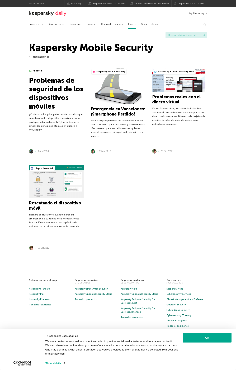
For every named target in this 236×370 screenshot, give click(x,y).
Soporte (91, 24)
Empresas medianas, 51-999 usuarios (151, 3)
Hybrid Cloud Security (178, 310)
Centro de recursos (112, 24)
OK (207, 337)
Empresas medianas (132, 280)
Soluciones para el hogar (44, 280)
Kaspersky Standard (39, 288)
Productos (34, 24)
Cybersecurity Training (179, 315)
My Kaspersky (196, 13)
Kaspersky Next (129, 288)
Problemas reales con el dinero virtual (176, 99)
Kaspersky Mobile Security (110, 71)
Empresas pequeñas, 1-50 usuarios (109, 3)
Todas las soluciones (40, 304)
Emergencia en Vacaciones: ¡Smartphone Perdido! (118, 111)
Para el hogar (77, 3)
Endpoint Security (176, 304)
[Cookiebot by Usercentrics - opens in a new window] (22, 363)
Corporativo (174, 280)
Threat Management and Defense (185, 299)
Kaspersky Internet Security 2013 (175, 71)
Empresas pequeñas (86, 280)
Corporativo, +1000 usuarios (191, 3)
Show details (53, 363)
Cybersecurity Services (179, 294)
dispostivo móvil (44, 168)
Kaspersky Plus (37, 294)
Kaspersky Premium (39, 299)
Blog (130, 24)
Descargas (75, 24)
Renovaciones (56, 24)
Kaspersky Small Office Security (91, 288)
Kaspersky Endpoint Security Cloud (93, 294)
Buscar (204, 35)
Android (37, 70)
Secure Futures (149, 24)
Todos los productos (86, 299)
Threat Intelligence (177, 320)
